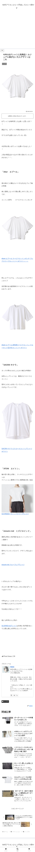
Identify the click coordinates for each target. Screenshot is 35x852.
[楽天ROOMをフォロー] (11, 695)
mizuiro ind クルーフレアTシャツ (13, 564)
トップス (6, 701)
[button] (31, 474)
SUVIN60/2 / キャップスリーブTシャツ (15, 514)
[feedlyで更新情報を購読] (14, 695)
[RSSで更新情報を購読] (17, 695)
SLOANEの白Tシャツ (9, 626)
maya (12, 667)
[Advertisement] (17, 30)
